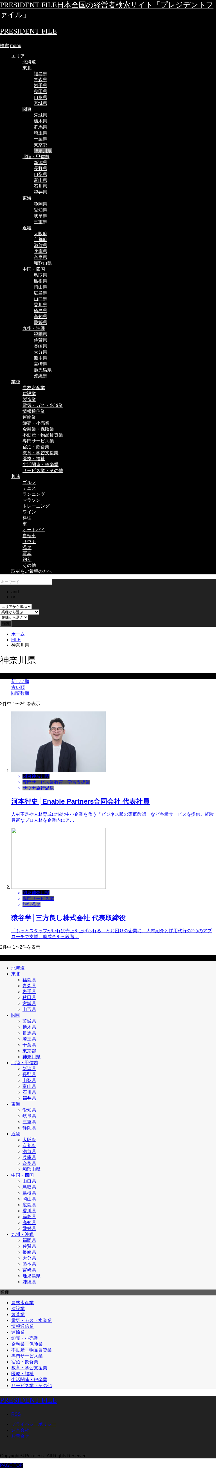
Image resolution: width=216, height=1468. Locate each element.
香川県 (40, 304)
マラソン (31, 500)
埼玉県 (40, 133)
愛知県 (40, 210)
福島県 (40, 73)
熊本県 (40, 358)
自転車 (29, 535)
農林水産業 (33, 387)
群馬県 (40, 127)
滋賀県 (40, 245)
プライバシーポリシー (33, 1424)
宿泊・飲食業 (36, 446)
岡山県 (40, 287)
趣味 (15, 476)
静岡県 (40, 204)
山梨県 (40, 174)
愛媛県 (40, 322)
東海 (27, 198)
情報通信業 (33, 411)
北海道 (29, 61)
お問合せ (20, 1436)
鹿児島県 (43, 369)
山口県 (40, 298)
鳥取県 (40, 275)
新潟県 (40, 162)
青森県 (40, 79)
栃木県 (40, 121)
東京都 (40, 144)
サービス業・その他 (42, 470)
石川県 (40, 186)
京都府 (40, 239)
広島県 (40, 292)
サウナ (29, 541)
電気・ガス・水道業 (42, 405)
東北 (27, 67)
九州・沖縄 (33, 328)
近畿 (27, 227)
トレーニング (36, 506)
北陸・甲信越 (36, 156)
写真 (27, 553)
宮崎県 (40, 364)
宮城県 (40, 103)
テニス (29, 488)
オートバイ (33, 529)
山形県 (40, 97)
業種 (15, 381)
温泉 (27, 547)
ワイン (29, 512)
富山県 (40, 180)
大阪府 (40, 233)
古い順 (18, 687)
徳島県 (40, 310)
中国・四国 (33, 269)
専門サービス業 (38, 440)
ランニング (33, 494)
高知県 (40, 316)
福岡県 (40, 334)
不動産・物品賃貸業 (42, 435)
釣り (27, 559)
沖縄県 (40, 375)
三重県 (40, 221)
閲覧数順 (20, 693)
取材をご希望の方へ (31, 571)
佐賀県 (40, 340)
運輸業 (29, 417)
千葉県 (40, 138)
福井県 (40, 192)
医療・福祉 (33, 458)
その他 (29, 565)
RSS (16, 1414)
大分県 (40, 352)
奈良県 (40, 257)
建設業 (29, 393)
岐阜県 (40, 215)
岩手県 (40, 85)
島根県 (40, 281)
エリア (18, 56)
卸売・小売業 (36, 423)
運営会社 (20, 1430)
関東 (27, 109)
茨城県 (40, 115)
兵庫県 (40, 251)
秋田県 (40, 91)
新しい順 (20, 681)
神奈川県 (43, 150)
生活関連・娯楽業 (40, 464)
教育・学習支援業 (40, 452)
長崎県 (40, 346)
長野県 (40, 168)
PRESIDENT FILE (28, 31)
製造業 (29, 399)
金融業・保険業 (38, 429)
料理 (27, 517)
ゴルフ (29, 482)
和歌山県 (43, 263)
